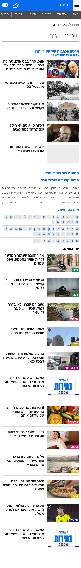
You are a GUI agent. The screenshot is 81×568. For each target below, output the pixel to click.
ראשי (75, 14)
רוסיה (76, 188)
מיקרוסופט (40, 197)
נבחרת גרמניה (10, 197)
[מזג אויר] (16, 5)
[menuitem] (61, 14)
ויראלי (18, 14)
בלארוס (22, 188)
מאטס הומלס (71, 197)
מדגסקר (55, 197)
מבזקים (47, 14)
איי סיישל (34, 188)
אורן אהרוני (49, 188)
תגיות (65, 5)
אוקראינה (64, 188)
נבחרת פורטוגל (70, 202)
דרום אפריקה (71, 192)
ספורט (32, 14)
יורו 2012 (7, 192)
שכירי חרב (60, 24)
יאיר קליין (18, 192)
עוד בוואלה (71, 249)
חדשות (61, 14)
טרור (27, 192)
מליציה (26, 197)
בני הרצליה (8, 188)
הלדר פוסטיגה (54, 192)
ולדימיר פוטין (38, 192)
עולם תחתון (9, 202)
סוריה (38, 202)
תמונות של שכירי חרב (62, 173)
